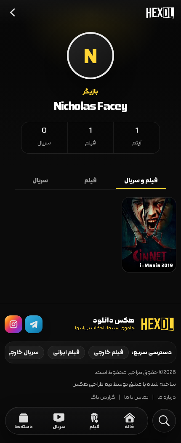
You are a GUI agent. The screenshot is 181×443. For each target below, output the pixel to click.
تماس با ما (136, 397)
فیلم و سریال (141, 180)
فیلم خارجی (108, 352)
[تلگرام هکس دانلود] (34, 324)
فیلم (90, 180)
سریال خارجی (22, 352)
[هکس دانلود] (158, 12)
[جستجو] (164, 420)
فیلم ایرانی (66, 352)
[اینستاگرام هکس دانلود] (13, 324)
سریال (40, 180)
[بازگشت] (13, 12)
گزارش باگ (102, 397)
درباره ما (166, 397)
